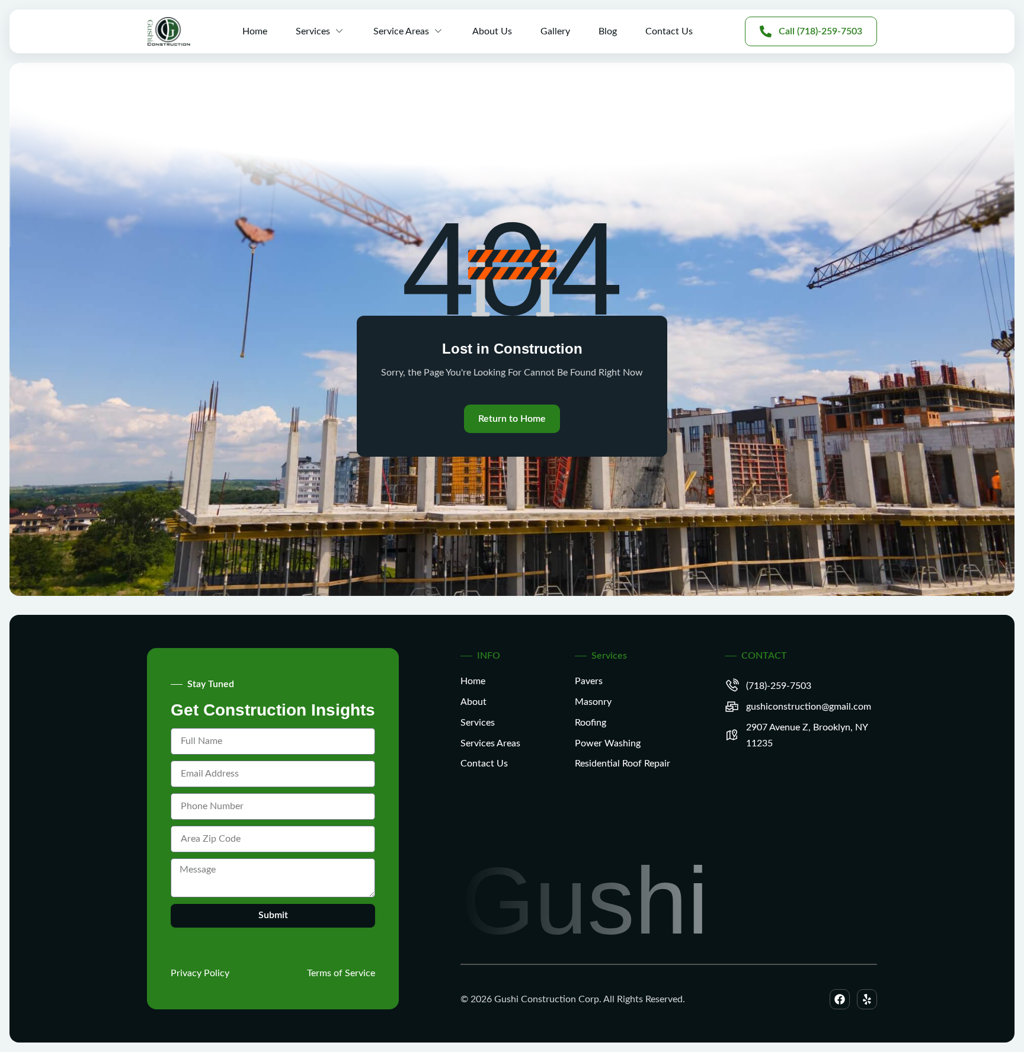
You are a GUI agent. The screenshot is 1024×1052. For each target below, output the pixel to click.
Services (313, 31)
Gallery (555, 31)
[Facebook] (840, 999)
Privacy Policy (200, 973)
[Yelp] (867, 999)
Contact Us (669, 31)
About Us (492, 31)
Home (254, 31)
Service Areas (401, 31)
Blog (608, 31)
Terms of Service (341, 973)
